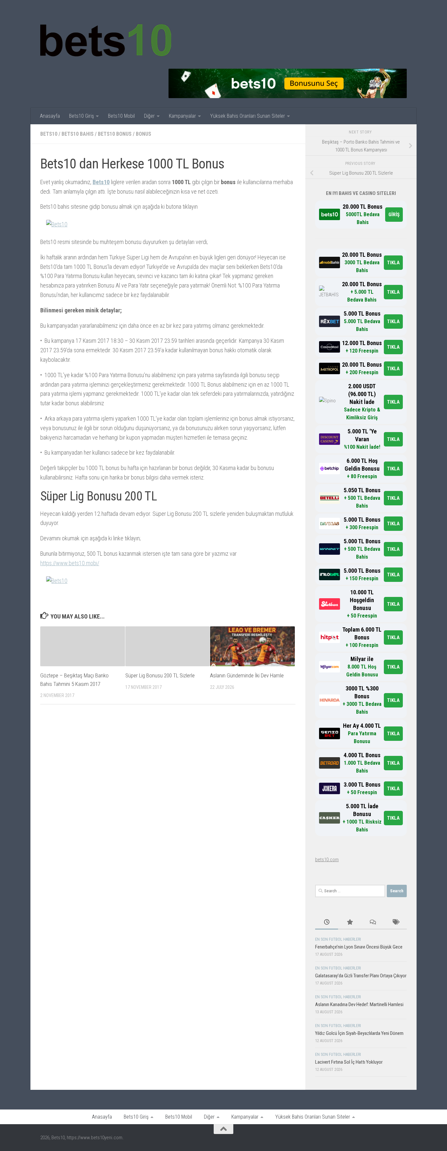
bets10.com (327, 860)
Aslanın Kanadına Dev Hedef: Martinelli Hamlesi (359, 1004)
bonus (143, 134)
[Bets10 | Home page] (105, 39)
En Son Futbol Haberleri (338, 939)
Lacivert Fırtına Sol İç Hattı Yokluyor (349, 1062)
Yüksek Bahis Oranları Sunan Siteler (247, 116)
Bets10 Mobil (121, 116)
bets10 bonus (115, 134)
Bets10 (101, 182)
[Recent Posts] (326, 923)
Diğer (149, 116)
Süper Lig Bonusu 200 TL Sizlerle (160, 675)
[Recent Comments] (372, 923)
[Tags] (395, 923)
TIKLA (393, 263)
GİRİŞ (394, 215)
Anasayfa (50, 116)
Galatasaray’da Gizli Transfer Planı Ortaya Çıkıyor (360, 976)
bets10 (48, 134)
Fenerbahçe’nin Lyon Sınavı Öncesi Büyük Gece (358, 947)
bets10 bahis (78, 134)
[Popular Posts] (349, 923)
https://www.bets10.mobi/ (69, 563)
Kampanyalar (182, 116)
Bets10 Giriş (81, 116)
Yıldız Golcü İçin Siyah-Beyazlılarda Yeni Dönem (359, 1033)
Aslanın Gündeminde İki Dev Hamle (247, 675)
